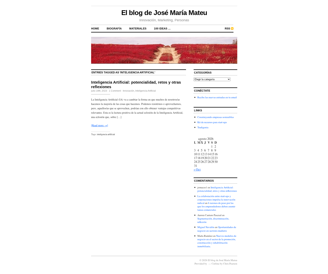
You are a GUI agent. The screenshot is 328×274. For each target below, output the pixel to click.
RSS (227, 28)
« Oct (197, 169)
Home (95, 28)
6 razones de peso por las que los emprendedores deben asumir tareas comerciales (216, 206)
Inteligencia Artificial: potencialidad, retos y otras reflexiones (217, 189)
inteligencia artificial (106, 134)
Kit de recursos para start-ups (212, 122)
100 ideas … (162, 28)
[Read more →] (99, 125)
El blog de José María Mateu (164, 13)
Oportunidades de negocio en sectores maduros (216, 228)
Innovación (128, 90)
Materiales (137, 28)
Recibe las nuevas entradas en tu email (217, 97)
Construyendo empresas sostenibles (215, 117)
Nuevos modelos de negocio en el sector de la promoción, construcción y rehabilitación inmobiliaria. (216, 241)
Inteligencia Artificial (145, 90)
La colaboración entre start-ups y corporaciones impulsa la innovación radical (216, 199)
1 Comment (115, 90)
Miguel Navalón (205, 227)
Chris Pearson (230, 263)
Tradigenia (202, 127)
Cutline (215, 263)
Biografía (114, 28)
